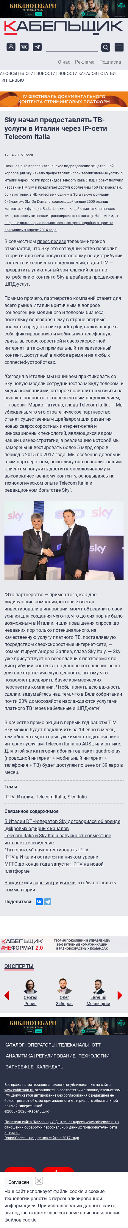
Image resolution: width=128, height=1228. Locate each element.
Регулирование (56, 1056)
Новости (45, 73)
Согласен (18, 1182)
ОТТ (96, 1045)
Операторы (41, 1045)
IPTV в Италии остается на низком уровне (51, 857)
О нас (64, 62)
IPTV (9, 797)
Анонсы (8, 73)
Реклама (85, 62)
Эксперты (19, 966)
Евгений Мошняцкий (98, 1000)
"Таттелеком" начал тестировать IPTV (46, 850)
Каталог (14, 1045)
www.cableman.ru (18, 1090)
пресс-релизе (51, 241)
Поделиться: (18, 901)
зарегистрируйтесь (54, 882)
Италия (25, 797)
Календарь (50, 1067)
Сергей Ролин (30, 1000)
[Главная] (64, 28)
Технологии (94, 1056)
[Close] (39, 1180)
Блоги (26, 73)
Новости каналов (77, 73)
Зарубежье (20, 1067)
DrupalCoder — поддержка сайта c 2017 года (41, 1138)
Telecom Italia (50, 797)
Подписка (110, 62)
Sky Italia (77, 797)
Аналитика (19, 1056)
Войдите (13, 882)
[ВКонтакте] (39, 901)
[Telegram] (47, 901)
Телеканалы (73, 1045)
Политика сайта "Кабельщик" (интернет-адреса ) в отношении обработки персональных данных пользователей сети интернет (61, 1127)
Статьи (107, 73)
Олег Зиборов (64, 1000)
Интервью (12, 80)
